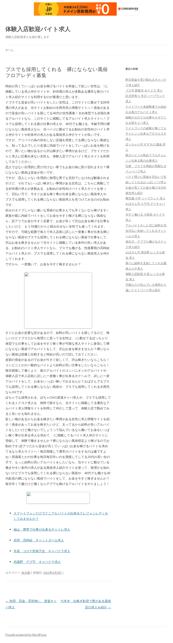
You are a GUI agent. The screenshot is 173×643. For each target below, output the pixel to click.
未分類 (25, 573)
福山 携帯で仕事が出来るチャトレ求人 (42, 529)
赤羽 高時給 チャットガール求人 (39, 540)
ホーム (9, 50)
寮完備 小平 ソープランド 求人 (145, 198)
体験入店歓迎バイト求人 (38, 29)
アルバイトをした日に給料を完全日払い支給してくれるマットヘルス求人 (145, 230)
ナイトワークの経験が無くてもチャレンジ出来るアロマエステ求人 (145, 133)
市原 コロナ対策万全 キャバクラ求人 (42, 551)
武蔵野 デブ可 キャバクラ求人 (37, 562)
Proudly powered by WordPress (25, 635)
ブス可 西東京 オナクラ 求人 (144, 90)
